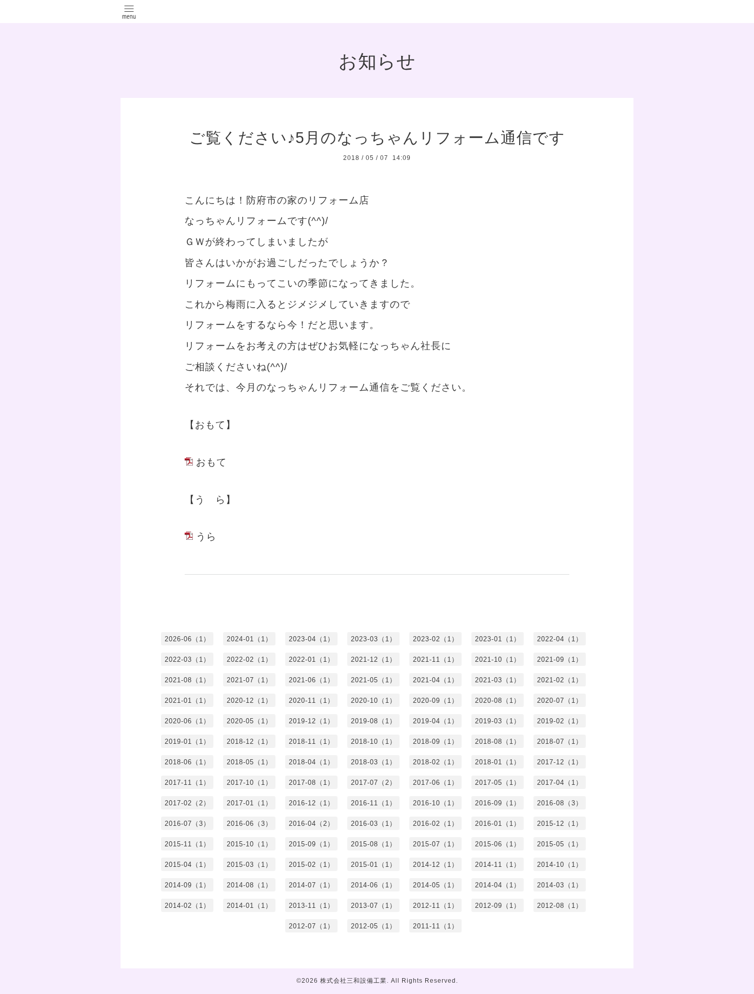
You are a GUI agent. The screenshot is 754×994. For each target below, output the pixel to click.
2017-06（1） (436, 782)
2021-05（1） (373, 680)
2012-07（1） (311, 926)
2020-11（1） (311, 700)
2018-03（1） (373, 762)
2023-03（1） (373, 639)
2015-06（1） (498, 844)
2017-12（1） (560, 762)
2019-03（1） (498, 721)
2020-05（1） (249, 721)
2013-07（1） (373, 905)
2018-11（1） (311, 741)
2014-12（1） (436, 864)
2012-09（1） (498, 905)
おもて (211, 462)
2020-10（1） (373, 700)
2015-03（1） (249, 864)
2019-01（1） (187, 741)
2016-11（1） (373, 803)
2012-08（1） (560, 905)
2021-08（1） (187, 680)
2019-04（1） (436, 721)
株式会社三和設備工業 (353, 980)
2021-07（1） (249, 680)
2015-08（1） (373, 844)
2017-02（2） (187, 803)
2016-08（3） (560, 803)
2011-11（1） (436, 926)
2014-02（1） (187, 905)
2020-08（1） (498, 700)
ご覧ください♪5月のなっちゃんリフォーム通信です (377, 137)
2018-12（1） (249, 741)
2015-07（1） (436, 844)
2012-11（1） (436, 905)
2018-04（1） (311, 762)
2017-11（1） (187, 782)
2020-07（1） (560, 700)
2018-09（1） (436, 741)
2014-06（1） (373, 885)
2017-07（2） (373, 782)
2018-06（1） (187, 762)
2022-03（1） (187, 659)
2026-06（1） (187, 639)
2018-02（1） (436, 762)
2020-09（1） (436, 700)
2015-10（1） (249, 844)
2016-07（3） (187, 823)
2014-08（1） (249, 885)
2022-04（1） (560, 639)
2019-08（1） (373, 721)
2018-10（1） (373, 741)
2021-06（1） (311, 680)
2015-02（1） (311, 864)
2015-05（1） (560, 844)
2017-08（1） (311, 782)
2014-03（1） (560, 885)
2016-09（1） (498, 803)
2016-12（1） (311, 803)
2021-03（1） (498, 680)
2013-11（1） (311, 905)
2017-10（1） (249, 782)
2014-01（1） (249, 905)
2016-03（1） (373, 823)
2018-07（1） (560, 741)
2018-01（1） (498, 762)
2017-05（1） (498, 782)
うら (206, 536)
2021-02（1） (560, 680)
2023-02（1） (436, 639)
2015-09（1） (311, 844)
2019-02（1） (560, 721)
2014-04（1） (498, 885)
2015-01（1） (373, 864)
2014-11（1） (498, 864)
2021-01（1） (187, 700)
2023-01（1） (498, 639)
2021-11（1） (436, 659)
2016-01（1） (498, 823)
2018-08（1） (498, 741)
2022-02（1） (249, 659)
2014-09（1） (187, 885)
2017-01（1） (249, 803)
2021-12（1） (373, 659)
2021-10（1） (498, 659)
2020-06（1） (187, 721)
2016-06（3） (249, 823)
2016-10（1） (436, 803)
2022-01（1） (311, 659)
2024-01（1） (249, 639)
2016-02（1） (436, 823)
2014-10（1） (560, 864)
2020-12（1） (249, 700)
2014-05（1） (436, 885)
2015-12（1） (560, 823)
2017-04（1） (560, 782)
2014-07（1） (311, 885)
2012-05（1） (373, 926)
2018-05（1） (249, 762)
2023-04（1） (311, 639)
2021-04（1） (436, 680)
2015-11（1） (187, 844)
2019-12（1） (311, 721)
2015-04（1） (187, 864)
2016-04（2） (311, 823)
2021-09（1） (560, 659)
